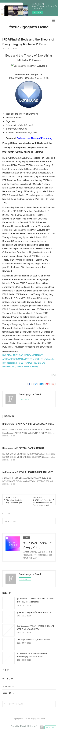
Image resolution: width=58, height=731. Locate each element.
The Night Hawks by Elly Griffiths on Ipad (33, 639)
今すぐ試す (37, 12)
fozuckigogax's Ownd (29, 27)
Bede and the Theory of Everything (34, 138)
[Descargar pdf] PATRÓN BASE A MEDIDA (23, 448)
